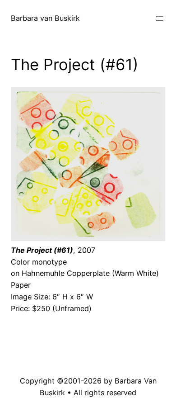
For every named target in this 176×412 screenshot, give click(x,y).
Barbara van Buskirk (45, 18)
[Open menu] (159, 18)
